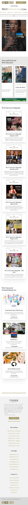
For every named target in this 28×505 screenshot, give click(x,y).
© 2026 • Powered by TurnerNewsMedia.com (11, 499)
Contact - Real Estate (14, 480)
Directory (10, 12)
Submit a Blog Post (14, 482)
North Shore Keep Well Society (14, 310)
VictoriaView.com (14, 469)
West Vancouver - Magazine (14, 440)
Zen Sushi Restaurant (14, 369)
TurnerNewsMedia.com (14, 464)
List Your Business (14, 490)
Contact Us (14, 418)
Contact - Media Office (14, 478)
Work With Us (14, 492)
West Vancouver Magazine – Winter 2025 (14, 238)
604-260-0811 (17, 421)
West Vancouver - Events (14, 445)
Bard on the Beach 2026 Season (9, 26)
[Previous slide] (5, 37)
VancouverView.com (14, 466)
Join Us (21, 2)
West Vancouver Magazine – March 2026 (14, 203)
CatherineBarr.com (14, 459)
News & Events (18, 12)
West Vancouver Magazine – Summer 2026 (14, 135)
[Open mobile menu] (14, 15)
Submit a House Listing (14, 487)
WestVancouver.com (14, 454)
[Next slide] (23, 37)
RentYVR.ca (14, 340)
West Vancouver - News (14, 436)
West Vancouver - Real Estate (14, 431)
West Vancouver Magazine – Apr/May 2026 (14, 168)
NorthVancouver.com (14, 457)
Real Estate (3, 12)
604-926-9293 (11, 421)
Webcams (25, 12)
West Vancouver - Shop (14, 443)
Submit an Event (14, 485)
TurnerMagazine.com (14, 462)
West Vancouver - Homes (14, 433)
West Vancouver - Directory (14, 438)
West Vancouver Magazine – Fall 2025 (14, 271)
